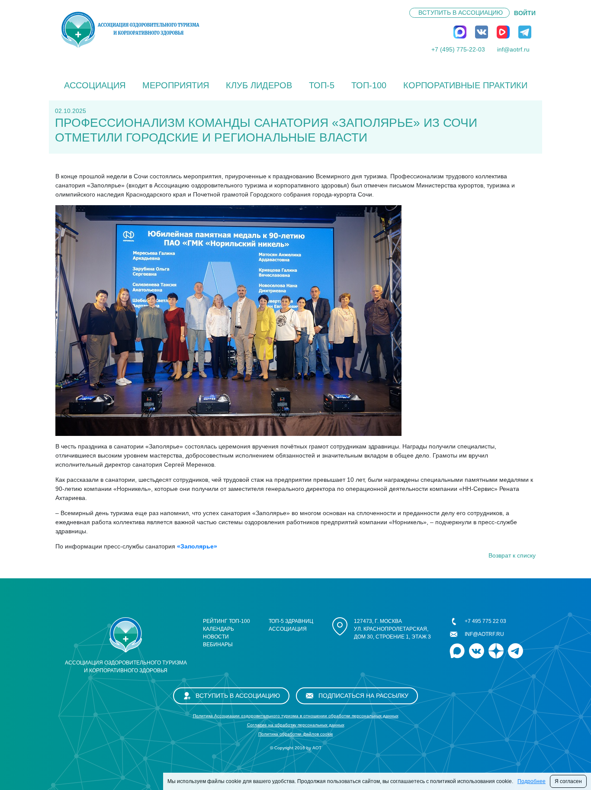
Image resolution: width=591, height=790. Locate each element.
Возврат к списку (512, 555)
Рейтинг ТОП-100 (226, 621)
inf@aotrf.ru (513, 49)
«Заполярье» (197, 546)
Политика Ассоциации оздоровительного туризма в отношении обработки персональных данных (295, 715)
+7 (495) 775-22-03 (458, 49)
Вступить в (460, 12)
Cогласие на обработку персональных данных (295, 724)
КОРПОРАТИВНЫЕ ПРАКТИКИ (465, 85)
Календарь (218, 629)
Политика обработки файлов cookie (295, 734)
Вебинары (218, 645)
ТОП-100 (368, 85)
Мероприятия (175, 85)
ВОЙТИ (525, 13)
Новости (216, 637)
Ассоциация (94, 85)
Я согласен (568, 781)
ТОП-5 (321, 85)
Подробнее (531, 781)
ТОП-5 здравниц (291, 621)
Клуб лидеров (259, 85)
